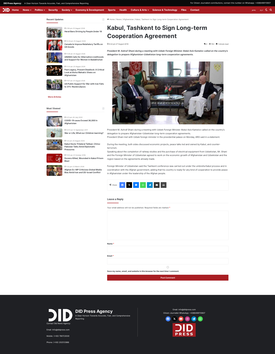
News (26, 9)
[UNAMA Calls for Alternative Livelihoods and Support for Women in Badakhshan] (54, 57)
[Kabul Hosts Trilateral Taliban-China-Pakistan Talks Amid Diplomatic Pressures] (54, 144)
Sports (111, 9)
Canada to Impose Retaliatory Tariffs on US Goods (83, 45)
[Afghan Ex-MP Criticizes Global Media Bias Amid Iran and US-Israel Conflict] (54, 170)
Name (110, 244)
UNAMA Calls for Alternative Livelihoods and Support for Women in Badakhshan (84, 58)
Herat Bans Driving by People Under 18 (83, 31)
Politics (39, 9)
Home (15, 9)
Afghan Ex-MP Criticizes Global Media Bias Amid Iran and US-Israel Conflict (83, 171)
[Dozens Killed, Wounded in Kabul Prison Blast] (54, 158)
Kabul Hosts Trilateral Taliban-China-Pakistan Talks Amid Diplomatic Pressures (82, 147)
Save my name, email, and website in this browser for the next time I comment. (143, 271)
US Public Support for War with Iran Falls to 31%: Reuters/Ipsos (84, 85)
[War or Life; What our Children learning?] (54, 132)
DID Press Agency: (12, 3)
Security (53, 9)
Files (183, 9)
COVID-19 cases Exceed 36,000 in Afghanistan (81, 122)
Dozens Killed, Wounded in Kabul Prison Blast (83, 159)
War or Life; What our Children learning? (84, 133)
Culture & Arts (139, 9)
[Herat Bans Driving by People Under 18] (54, 32)
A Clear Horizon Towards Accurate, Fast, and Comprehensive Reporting (56, 3)
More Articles (54, 97)
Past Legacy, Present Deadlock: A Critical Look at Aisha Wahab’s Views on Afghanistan (84, 72)
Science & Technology (164, 9)
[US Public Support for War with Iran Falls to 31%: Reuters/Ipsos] (54, 84)
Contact (194, 9)
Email (110, 256)
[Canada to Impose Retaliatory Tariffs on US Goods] (54, 45)
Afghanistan (128, 19)
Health (123, 9)
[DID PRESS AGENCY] (6, 10)
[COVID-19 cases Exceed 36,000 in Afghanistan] (54, 121)
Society (66, 9)
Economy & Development (90, 9)
